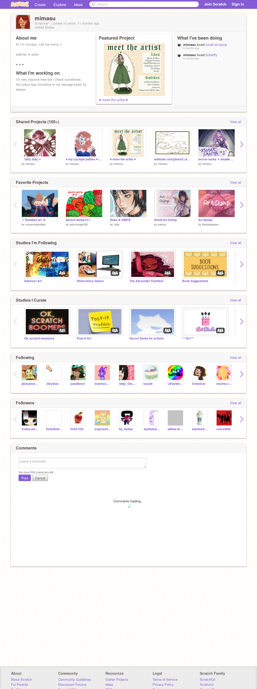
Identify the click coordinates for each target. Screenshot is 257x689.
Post (24, 478)
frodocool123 (30, 429)
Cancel (40, 478)
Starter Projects (116, 679)
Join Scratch (215, 4)
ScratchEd (207, 679)
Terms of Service (165, 679)
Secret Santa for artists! (147, 338)
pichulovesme (30, 384)
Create (40, 4)
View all (235, 121)
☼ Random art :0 (33, 220)
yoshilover (77, 384)
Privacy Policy (163, 684)
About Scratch (21, 679)
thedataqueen (210, 224)
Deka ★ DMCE (120, 220)
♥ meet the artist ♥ (113, 99)
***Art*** (188, 338)
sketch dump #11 (78, 220)
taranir (148, 384)
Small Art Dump (165, 220)
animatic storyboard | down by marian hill (172, 159)
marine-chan (224, 384)
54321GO (77, 429)
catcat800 (223, 429)
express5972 (103, 429)
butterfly (211, 54)
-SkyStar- (52, 384)
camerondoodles (35, 224)
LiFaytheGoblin (176, 384)
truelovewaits (103, 384)
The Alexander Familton (146, 281)
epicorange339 (79, 224)
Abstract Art (33, 281)
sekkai (162, 224)
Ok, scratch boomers (39, 338)
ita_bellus (126, 429)
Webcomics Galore (90, 281)
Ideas (78, 4)
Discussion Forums (72, 684)
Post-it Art (84, 338)
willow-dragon (176, 429)
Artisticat (198, 384)
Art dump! (205, 220)
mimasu (30, 164)
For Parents (19, 684)
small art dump (216, 44)
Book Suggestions (195, 281)
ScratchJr (207, 684)
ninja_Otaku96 (127, 384)
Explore (59, 4)
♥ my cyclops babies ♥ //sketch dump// (84, 159)
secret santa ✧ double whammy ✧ (216, 159)
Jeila (116, 224)
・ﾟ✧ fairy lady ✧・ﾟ (32, 159)
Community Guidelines (74, 679)
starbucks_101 (200, 429)
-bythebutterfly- (151, 429)
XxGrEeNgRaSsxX (54, 429)
